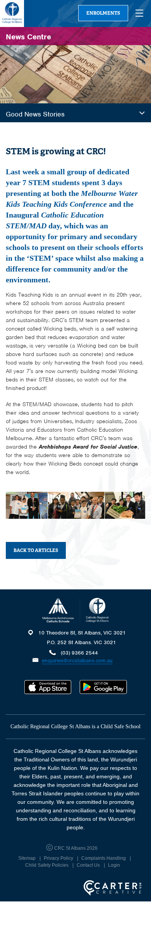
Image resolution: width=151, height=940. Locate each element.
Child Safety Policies (47, 865)
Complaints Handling (103, 858)
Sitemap (27, 858)
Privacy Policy (58, 858)
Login (114, 865)
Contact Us (88, 865)
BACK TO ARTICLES (36, 550)
